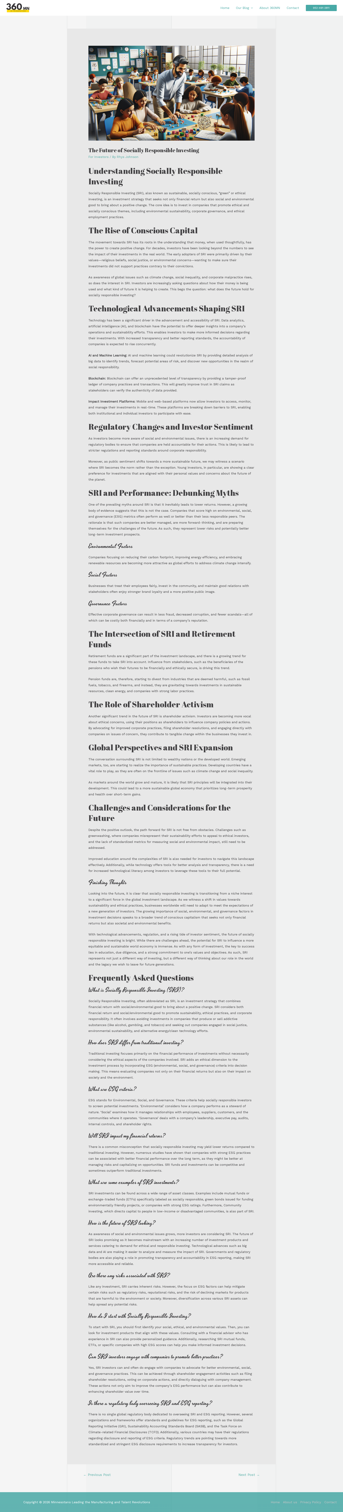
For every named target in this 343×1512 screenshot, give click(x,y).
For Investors (98, 157)
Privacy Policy (310, 1502)
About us (290, 1502)
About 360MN (269, 8)
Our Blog (242, 8)
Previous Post (97, 1475)
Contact (293, 8)
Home (224, 8)
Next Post (249, 1475)
